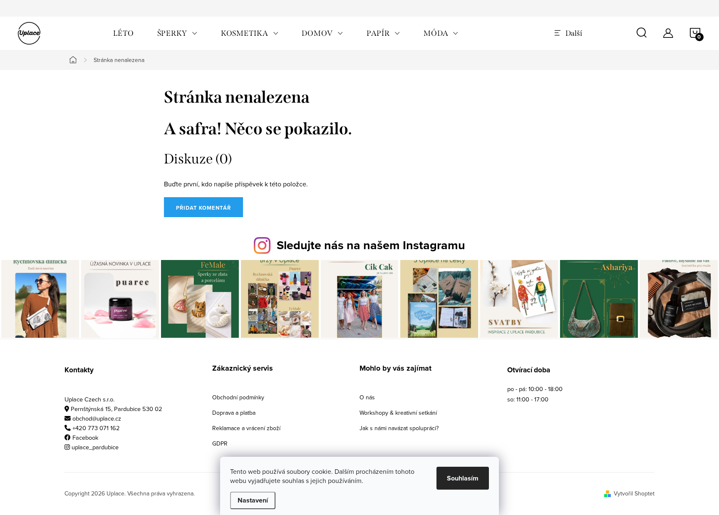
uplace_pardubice (95, 447)
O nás (367, 397)
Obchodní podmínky (238, 397)
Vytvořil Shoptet (634, 493)
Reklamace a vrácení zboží (246, 428)
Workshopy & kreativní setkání (398, 413)
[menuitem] (124, 33)
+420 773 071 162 (96, 427)
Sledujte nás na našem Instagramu (371, 245)
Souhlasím (463, 478)
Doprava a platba (233, 413)
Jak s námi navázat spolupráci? (399, 428)
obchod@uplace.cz (96, 418)
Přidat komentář (203, 208)
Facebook (85, 437)
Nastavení (253, 500)
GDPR (220, 443)
